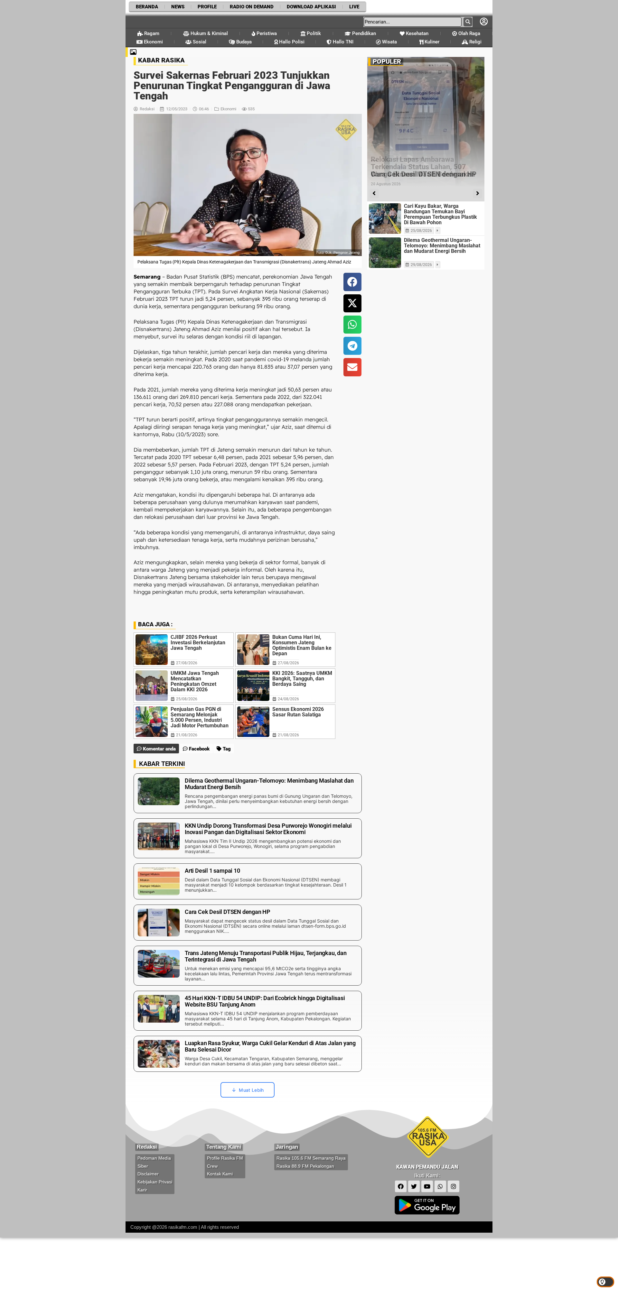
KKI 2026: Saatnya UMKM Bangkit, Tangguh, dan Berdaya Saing (302, 678)
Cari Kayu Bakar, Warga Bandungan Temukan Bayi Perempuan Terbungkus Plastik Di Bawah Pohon (440, 214)
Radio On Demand (252, 7)
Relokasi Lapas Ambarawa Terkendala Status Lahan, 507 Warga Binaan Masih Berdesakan (423, 166)
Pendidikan (363, 33)
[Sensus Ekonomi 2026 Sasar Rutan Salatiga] (253, 721)
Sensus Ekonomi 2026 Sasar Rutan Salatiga (298, 711)
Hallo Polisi (291, 42)
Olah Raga (468, 33)
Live (354, 7)
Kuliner (431, 42)
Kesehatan (416, 33)
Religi (475, 42)
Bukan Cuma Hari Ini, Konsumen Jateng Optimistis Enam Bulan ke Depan (302, 645)
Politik (313, 33)
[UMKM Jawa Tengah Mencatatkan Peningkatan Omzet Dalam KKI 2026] (152, 685)
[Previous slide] (374, 193)
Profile (207, 7)
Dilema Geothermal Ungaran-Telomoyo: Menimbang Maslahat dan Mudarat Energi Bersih (442, 245)
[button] (352, 282)
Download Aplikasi (311, 7)
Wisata (389, 42)
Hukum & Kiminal (208, 33)
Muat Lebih (251, 1090)
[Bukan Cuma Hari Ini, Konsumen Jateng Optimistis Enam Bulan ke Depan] (253, 649)
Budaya (243, 42)
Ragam (151, 33)
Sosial (199, 42)
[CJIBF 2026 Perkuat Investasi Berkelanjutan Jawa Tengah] (152, 649)
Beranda (147, 7)
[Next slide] (477, 193)
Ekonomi (153, 42)
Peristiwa (266, 33)
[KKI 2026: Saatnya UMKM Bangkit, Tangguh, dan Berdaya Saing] (253, 685)
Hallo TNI (342, 42)
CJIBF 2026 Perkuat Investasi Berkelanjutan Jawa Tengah (198, 642)
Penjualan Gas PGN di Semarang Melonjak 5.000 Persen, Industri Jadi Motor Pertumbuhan (200, 717)
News (177, 7)
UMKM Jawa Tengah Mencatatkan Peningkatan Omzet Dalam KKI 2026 (195, 681)
